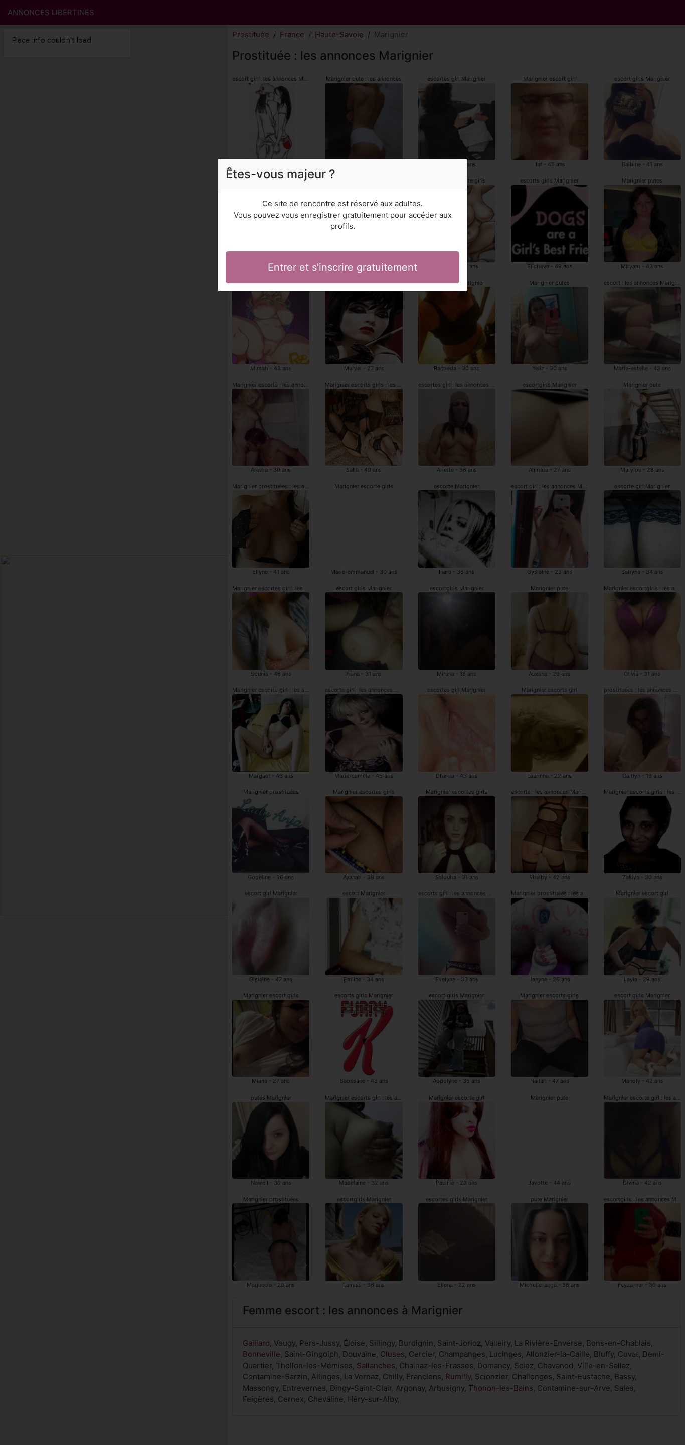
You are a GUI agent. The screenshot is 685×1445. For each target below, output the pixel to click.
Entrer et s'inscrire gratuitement (342, 267)
